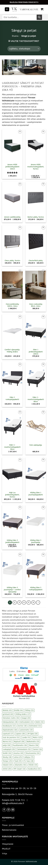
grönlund (8, 714)
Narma (7, 741)
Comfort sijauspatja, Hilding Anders (12, 351)
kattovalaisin (26, 722)
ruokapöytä (9, 749)
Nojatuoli (19, 741)
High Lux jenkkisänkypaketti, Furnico (12, 495)
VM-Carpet (19, 769)
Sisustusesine (32, 753)
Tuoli (18, 761)
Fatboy (29, 710)
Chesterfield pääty (36, 261)
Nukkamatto (33, 741)
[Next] (38, 602)
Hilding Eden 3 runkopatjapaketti (35, 589)
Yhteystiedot (7, 844)
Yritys (4, 854)
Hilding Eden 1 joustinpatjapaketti (36, 494)
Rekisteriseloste (9, 830)
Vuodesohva (34, 769)
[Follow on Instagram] (9, 810)
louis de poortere (11, 737)
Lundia (26, 737)
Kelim (40, 722)
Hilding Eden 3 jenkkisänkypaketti (12, 541)
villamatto (20, 765)
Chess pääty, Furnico (12, 261)
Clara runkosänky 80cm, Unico (35, 305)
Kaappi (26, 718)
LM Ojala (32, 734)
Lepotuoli (8, 734)
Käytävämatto (10, 730)
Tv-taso (28, 761)
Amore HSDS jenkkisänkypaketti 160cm (12, 167)
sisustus (18, 753)
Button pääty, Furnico (36, 217)
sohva (18, 757)
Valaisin (7, 765)
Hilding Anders (23, 714)
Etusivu (15, 36)
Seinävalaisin (24, 749)
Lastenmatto (26, 730)
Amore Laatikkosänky (12, 217)
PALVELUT (6, 849)
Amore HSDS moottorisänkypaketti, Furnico (35, 167)
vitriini (7, 769)
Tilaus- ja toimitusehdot (13, 825)
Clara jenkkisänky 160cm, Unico (12, 305)
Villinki (33, 765)
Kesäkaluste (9, 726)
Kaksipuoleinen (10, 722)
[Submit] (39, 17)
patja (6, 745)
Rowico (33, 745)
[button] (7, 9)
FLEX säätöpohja (35, 445)
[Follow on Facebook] (4, 810)
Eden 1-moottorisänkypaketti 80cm (36, 399)
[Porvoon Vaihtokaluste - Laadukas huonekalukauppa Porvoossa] (25, 9)
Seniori (37, 749)
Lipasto (20, 734)
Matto (37, 737)
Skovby (7, 757)
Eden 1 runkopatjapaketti (12, 398)
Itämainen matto (11, 718)
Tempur (7, 761)
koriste (22, 726)
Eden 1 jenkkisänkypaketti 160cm (36, 352)
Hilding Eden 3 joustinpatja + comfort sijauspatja (12, 590)
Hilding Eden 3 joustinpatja (35, 541)
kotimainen (35, 726)
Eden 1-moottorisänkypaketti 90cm (12, 447)
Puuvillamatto (20, 745)
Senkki (7, 753)
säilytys (29, 757)
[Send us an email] (13, 810)
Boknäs (7, 710)
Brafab (18, 710)
